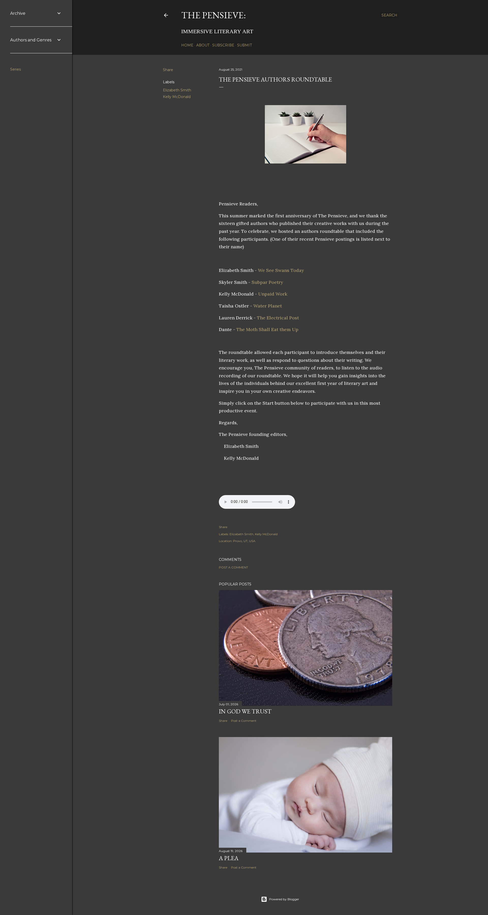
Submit (244, 45)
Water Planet (267, 306)
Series (15, 69)
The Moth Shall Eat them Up (267, 329)
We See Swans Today (281, 270)
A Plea (228, 858)
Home (187, 45)
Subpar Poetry (267, 282)
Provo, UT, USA (244, 541)
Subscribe (223, 45)
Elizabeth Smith (177, 90)
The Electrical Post (278, 318)
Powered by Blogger (284, 899)
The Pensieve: (213, 15)
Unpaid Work (272, 294)
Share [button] (168, 70)
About (202, 45)
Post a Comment (233, 567)
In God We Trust (245, 711)
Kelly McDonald (177, 96)
